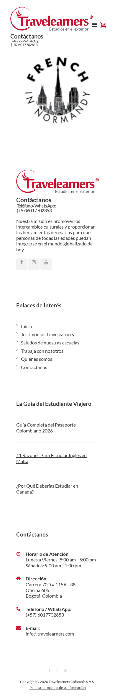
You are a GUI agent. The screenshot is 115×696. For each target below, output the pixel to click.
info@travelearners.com (50, 633)
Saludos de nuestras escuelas (50, 342)
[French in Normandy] (57, 89)
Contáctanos (34, 367)
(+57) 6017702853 (45, 614)
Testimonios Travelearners (47, 334)
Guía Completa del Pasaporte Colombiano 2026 (46, 427)
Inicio (26, 326)
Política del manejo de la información (57, 687)
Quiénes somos (36, 359)
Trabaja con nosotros (42, 351)
